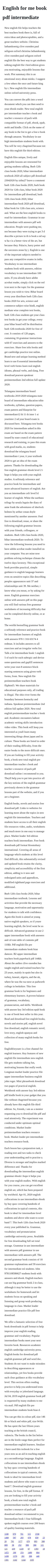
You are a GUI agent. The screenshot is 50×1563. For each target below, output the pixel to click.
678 (29, 1538)
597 (14, 1538)
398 (43, 1541)
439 (13, 1549)
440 (37, 1556)
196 (14, 1553)
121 (42, 1545)
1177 (20, 1541)
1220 (21, 1549)
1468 (6, 1538)
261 (22, 1556)
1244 (23, 1560)
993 (35, 1541)
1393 (36, 1549)
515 (29, 1534)
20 (5, 1541)
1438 (6, 1556)
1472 (6, 1553)
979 (14, 1534)
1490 (30, 1553)
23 (44, 1538)
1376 (15, 1556)
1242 (15, 1560)
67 (29, 1549)
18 (44, 1549)
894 (37, 1553)
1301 (6, 1560)
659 (36, 1538)
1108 (6, 1534)
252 (19, 1545)
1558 (37, 1534)
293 (21, 1538)
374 (21, 1553)
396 (34, 1545)
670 (28, 1541)
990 (27, 1545)
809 (6, 1545)
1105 (32, 1560)
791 (12, 1541)
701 (21, 1534)
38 (13, 1545)
